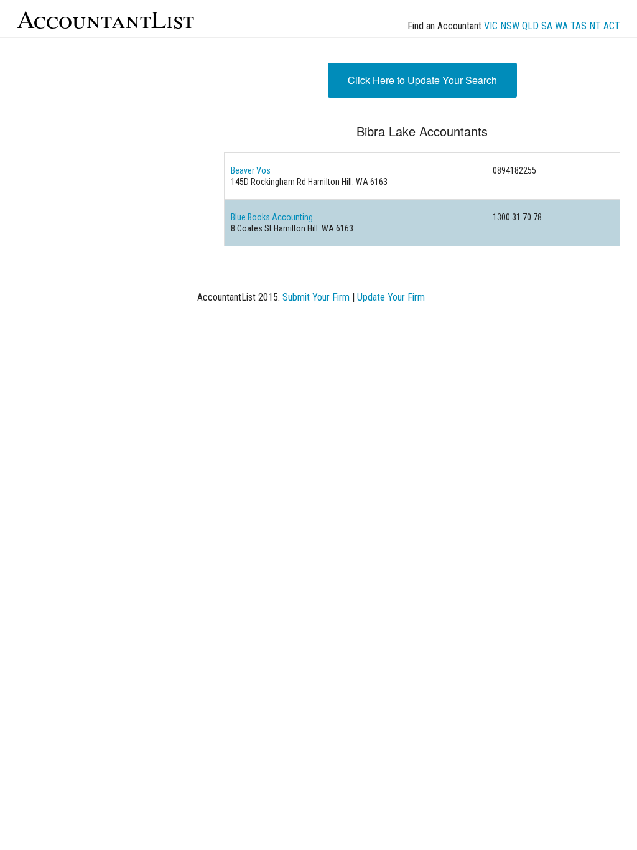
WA (561, 26)
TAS (578, 26)
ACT (611, 26)
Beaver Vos (251, 170)
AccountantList (105, 18)
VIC (491, 26)
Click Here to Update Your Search (422, 80)
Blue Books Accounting (272, 217)
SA (546, 26)
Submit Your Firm (316, 297)
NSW (509, 26)
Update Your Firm (391, 297)
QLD (530, 26)
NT (595, 26)
